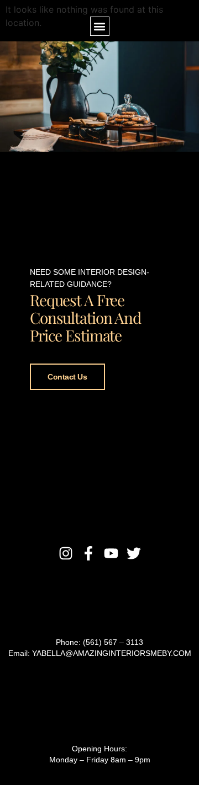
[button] (99, 26)
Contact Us (67, 376)
